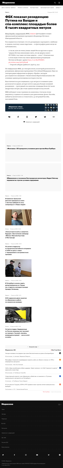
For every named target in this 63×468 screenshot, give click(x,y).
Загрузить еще (33, 346)
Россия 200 (5, 442)
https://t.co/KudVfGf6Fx (35, 60)
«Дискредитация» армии (47, 7)
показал (33, 33)
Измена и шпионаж (23, 7)
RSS (4, 423)
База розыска (5, 447)
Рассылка (4, 428)
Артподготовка (34, 7)
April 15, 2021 (35, 64)
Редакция (4, 419)
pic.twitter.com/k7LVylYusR (18, 62)
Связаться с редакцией (33, 122)
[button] (59, 2)
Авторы (4, 414)
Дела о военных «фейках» (9, 7)
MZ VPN (4, 437)
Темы (3, 409)
